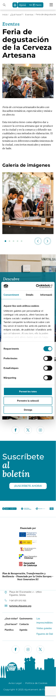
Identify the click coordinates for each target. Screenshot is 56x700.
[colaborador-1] (26, 510)
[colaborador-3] (52, 510)
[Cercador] (4, 5)
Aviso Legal (15, 683)
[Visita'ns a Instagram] (28, 649)
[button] (5, 241)
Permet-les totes (28, 391)
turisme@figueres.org (20, 606)
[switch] (47, 358)
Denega (28, 409)
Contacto (24, 624)
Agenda (23, 630)
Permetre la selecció (28, 400)
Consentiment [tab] (11, 294)
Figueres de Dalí (44, 634)
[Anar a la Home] (9, 510)
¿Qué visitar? (11, 618)
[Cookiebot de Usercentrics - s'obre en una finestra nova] (39, 286)
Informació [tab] (46, 294)
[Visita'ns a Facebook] (15, 649)
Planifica (9, 630)
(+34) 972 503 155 (17, 600)
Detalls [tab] (30, 294)
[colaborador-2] (40, 510)
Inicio (5, 14)
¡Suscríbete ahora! (28, 485)
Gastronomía (25, 618)
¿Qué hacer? (16, 14)
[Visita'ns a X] (40, 649)
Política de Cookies (36, 683)
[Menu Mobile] (51, 4)
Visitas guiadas (44, 628)
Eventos (29, 14)
